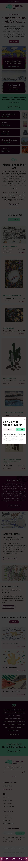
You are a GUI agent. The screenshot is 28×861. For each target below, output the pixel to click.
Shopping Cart (21, 858)
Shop (7, 859)
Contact (14, 859)
